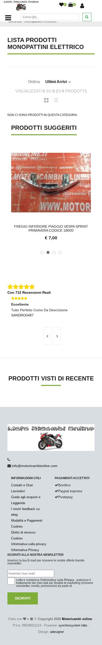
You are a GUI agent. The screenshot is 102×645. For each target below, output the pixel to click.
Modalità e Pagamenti (26, 520)
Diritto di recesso (23, 532)
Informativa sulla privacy (28, 544)
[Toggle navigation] (8, 18)
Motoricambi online (77, 619)
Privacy (69, 580)
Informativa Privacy (25, 550)
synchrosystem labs (72, 625)
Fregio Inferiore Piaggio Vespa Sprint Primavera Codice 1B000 (51, 228)
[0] (61, 5)
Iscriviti (22, 598)
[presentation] (47, 336)
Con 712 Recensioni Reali (29, 292)
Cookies (17, 526)
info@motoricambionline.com (34, 466)
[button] (42, 252)
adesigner (57, 632)
